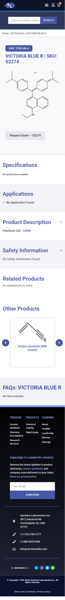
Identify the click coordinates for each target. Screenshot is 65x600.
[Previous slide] (5, 342)
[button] (47, 5)
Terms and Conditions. (25, 591)
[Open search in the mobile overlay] (32, 20)
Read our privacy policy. (23, 476)
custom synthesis (33, 468)
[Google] (53, 568)
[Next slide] (59, 342)
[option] (32, 342)
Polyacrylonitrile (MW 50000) (32, 348)
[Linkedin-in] (36, 568)
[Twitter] (47, 568)
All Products (17, 33)
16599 (27, 231)
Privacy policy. (44, 591)
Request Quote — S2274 (25, 135)
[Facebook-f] (42, 568)
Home (5, 33)
